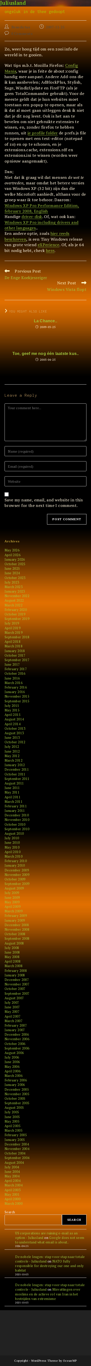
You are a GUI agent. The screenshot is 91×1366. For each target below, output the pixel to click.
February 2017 (16, 669)
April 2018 (12, 641)
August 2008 (14, 943)
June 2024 (12, 573)
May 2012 (12, 756)
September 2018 (17, 637)
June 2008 (12, 952)
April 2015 (12, 714)
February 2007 (16, 1025)
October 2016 (15, 673)
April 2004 (12, 1180)
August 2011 (14, 783)
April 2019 (12, 628)
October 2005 (15, 1098)
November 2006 (17, 1039)
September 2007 (17, 993)
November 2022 (17, 596)
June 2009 (12, 897)
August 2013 (14, 733)
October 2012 (15, 742)
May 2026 (12, 550)
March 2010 (13, 856)
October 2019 (15, 614)
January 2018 (15, 651)
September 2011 (17, 778)
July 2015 (12, 705)
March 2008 (13, 966)
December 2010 (17, 815)
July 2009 (12, 892)
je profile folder (43, 133)
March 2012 (13, 760)
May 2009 (12, 902)
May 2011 (12, 792)
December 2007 (17, 979)
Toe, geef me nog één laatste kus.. (45, 354)
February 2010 (16, 861)
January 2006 (15, 1084)
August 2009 (14, 888)
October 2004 (15, 1153)
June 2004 (12, 1171)
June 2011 (12, 787)
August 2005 (14, 1107)
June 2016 (12, 678)
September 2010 (17, 829)
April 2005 (12, 1126)
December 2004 (17, 1144)
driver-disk (31, 216)
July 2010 (12, 838)
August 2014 (14, 719)
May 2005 (12, 1121)
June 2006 (12, 1062)
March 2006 (13, 1075)
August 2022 (14, 600)
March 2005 (13, 1130)
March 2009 (13, 911)
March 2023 (13, 587)
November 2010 (17, 819)
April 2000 (12, 1199)
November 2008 (17, 929)
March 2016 (13, 682)
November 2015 (17, 696)
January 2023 (15, 591)
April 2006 (12, 1071)
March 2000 (13, 1203)
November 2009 (17, 874)
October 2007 (15, 988)
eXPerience (48, 244)
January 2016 (15, 692)
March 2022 (13, 605)
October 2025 (15, 564)
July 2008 (12, 947)
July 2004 (12, 1167)
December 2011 (17, 769)
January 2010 (15, 865)
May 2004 (12, 1176)
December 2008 (17, 925)
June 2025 (12, 568)
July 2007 (12, 1002)
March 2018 (13, 646)
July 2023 (12, 582)
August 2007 (14, 998)
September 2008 (17, 938)
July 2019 (12, 623)
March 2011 (13, 801)
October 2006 (15, 1043)
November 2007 (17, 984)
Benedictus (20, 27)
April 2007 (12, 1016)
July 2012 (12, 746)
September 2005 (17, 1103)
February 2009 (16, 915)
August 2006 (14, 1052)
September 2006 (17, 1048)
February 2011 (16, 806)
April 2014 (12, 724)
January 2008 (15, 975)
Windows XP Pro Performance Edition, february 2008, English (42, 208)
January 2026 (15, 559)
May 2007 (12, 1011)
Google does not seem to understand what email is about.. (49, 1239)
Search (10, 1212)
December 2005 (17, 1089)
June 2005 (12, 1117)
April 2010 (12, 852)
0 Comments (22, 33)
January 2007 (15, 1030)
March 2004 (13, 1185)
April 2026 (12, 555)
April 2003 (12, 1190)
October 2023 (15, 577)
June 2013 (12, 737)
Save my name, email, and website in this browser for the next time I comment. (44, 502)
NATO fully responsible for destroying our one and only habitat (49, 1266)
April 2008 (12, 961)
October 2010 (15, 824)
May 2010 (12, 847)
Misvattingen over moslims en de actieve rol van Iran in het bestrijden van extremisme (47, 1294)
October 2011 (15, 774)
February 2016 (16, 687)
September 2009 (17, 883)
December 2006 (17, 1034)
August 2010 (14, 833)
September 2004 (17, 1157)
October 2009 (15, 879)
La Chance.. (45, 321)
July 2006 (12, 1057)
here (50, 250)
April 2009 (12, 906)
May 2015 (12, 710)
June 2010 (12, 842)
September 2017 (17, 660)
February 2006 (16, 1080)
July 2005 (12, 1112)
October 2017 (15, 655)
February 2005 (16, 1135)
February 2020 (16, 609)
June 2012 (12, 751)
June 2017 (12, 664)
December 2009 (17, 870)
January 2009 (15, 920)
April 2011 (12, 797)
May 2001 (12, 1194)
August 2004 (14, 1162)
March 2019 (13, 632)
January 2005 (15, 1139)
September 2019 (17, 618)
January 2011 (15, 810)
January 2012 (15, 765)
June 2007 (12, 1007)
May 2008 (12, 957)
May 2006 (12, 1066)
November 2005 (17, 1094)
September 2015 (17, 701)
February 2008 (16, 970)
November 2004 (17, 1148)
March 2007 (13, 1021)
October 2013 (15, 728)
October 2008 (15, 934)
